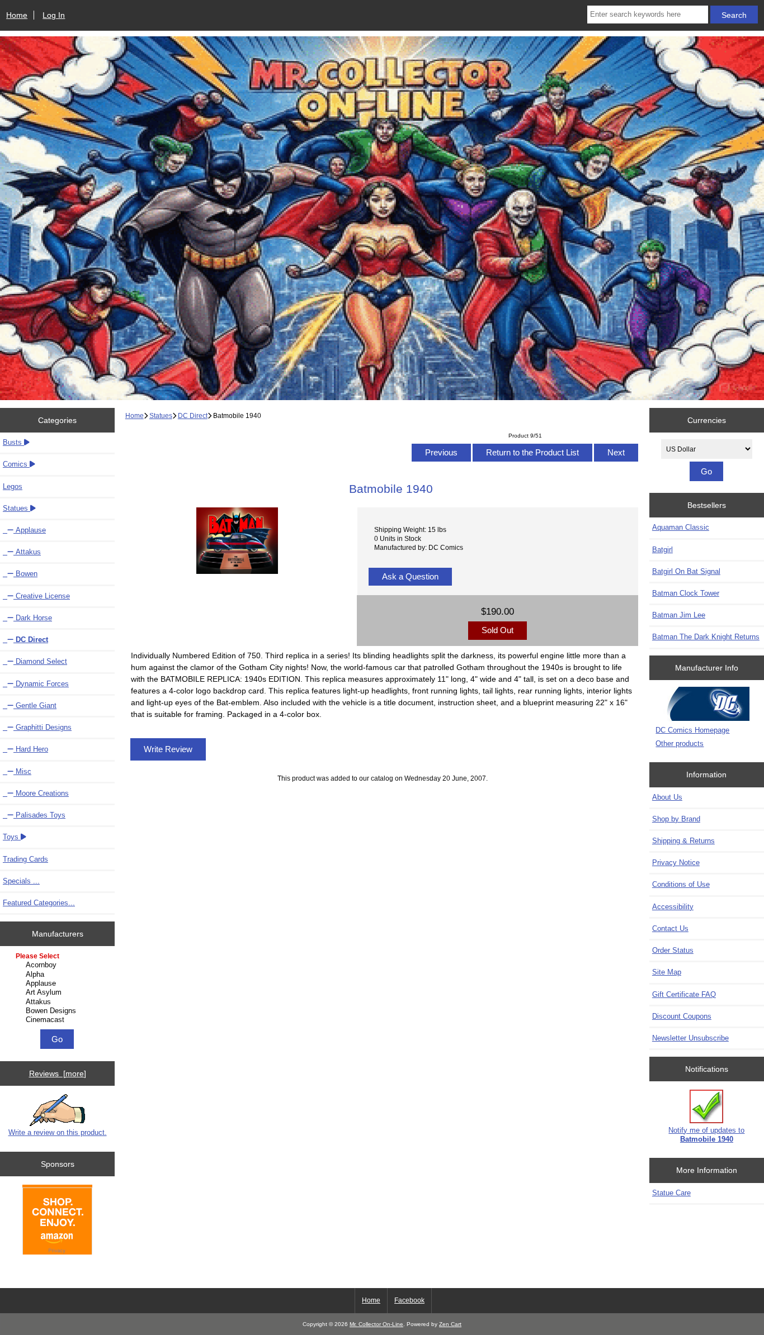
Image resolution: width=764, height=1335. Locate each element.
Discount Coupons (681, 1016)
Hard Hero (30, 749)
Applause (29, 530)
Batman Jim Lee (678, 615)
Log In (54, 15)
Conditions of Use (681, 884)
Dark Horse (32, 618)
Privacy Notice (676, 862)
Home (16, 15)
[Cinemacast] (59, 1019)
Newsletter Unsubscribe (690, 1038)
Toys (12, 837)
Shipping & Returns (683, 841)
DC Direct (192, 415)
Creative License (41, 596)
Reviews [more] (57, 1073)
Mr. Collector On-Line (376, 1324)
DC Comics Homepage (692, 730)
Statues (160, 415)
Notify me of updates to (706, 1134)
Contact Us (670, 928)
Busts (13, 442)
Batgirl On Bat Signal (686, 571)
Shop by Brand (676, 819)
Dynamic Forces (41, 684)
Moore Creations (41, 793)
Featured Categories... (39, 903)
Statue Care (671, 1193)
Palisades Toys (39, 815)
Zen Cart (450, 1324)
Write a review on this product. (57, 1132)
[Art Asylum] (59, 992)
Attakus (27, 552)
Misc (22, 771)
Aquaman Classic (680, 527)
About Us (667, 797)
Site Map (666, 972)
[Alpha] (59, 974)
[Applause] (59, 983)
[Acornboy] (59, 965)
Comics (16, 464)
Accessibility (673, 906)
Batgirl (662, 549)
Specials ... (21, 881)
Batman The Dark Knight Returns (706, 637)
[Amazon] (57, 1221)
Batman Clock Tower (685, 593)
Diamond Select (40, 661)
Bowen (25, 573)
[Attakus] (59, 1001)
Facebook (409, 1300)
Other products (679, 743)
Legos (12, 486)
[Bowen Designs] (59, 1010)
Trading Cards (25, 859)
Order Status (673, 950)
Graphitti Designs (42, 727)
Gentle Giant (34, 705)
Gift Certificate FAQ (684, 994)
